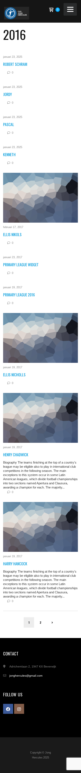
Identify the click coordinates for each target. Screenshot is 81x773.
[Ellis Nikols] (40, 198)
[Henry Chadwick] (40, 418)
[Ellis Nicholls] (40, 338)
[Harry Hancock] (40, 527)
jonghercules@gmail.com (26, 675)
